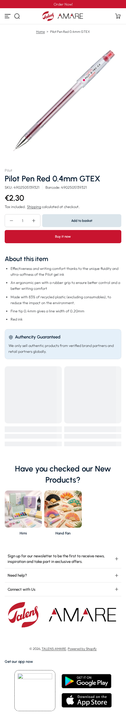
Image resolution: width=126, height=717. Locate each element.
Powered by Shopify (82, 649)
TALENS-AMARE (54, 649)
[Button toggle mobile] (8, 16)
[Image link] (23, 515)
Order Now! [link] (63, 4)
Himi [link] (23, 533)
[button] (17, 16)
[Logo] (62, 16)
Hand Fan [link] (63, 533)
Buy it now (63, 236)
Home (40, 32)
